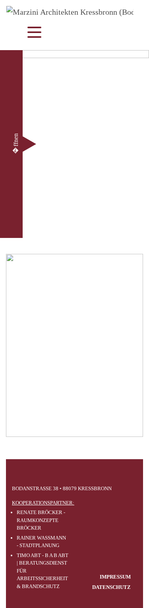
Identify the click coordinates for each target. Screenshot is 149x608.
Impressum (115, 577)
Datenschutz (111, 587)
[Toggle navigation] (26, 33)
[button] (16, 144)
